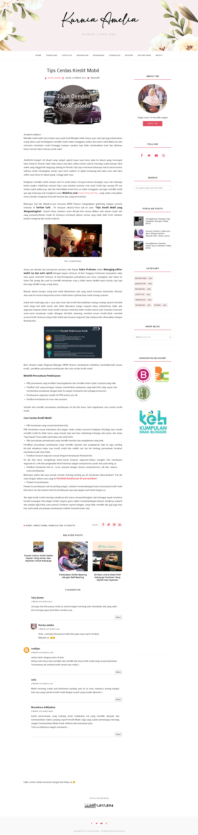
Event (29, 525)
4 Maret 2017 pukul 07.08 (42, 653)
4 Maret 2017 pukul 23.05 (42, 684)
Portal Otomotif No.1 (88, 193)
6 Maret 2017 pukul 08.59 (42, 711)
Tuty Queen (37, 598)
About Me (152, 124)
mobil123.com (56, 525)
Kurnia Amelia (93, 831)
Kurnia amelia (46, 625)
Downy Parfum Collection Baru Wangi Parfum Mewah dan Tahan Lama (158, 233)
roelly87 (35, 649)
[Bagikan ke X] (108, 524)
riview (157, 305)
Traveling (140, 305)
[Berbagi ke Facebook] (103, 524)
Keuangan (140, 289)
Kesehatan (140, 284)
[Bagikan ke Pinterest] (114, 524)
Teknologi (140, 300)
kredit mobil (41, 525)
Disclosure (120, 831)
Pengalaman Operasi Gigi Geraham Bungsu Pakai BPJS (158, 221)
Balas (118, 617)
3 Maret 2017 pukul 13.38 (48, 629)
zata (33, 680)
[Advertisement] (152, 503)
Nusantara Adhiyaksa (43, 707)
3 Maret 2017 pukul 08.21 (41, 602)
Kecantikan (140, 278)
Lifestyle (139, 294)
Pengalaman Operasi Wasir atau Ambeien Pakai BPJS (158, 245)
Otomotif (95, 78)
